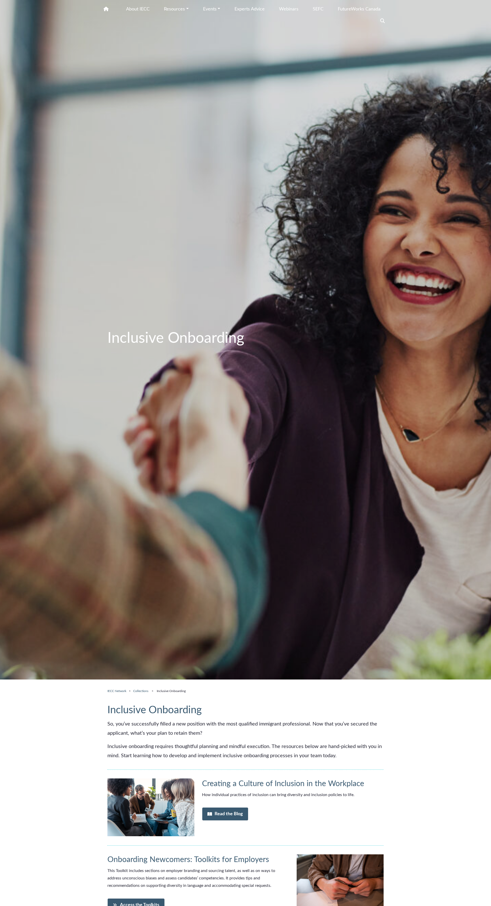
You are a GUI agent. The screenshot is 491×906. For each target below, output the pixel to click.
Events (210, 9)
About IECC (138, 9)
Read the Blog (229, 814)
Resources (174, 9)
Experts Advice (250, 9)
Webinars (288, 9)
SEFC (318, 9)
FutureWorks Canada (359, 9)
